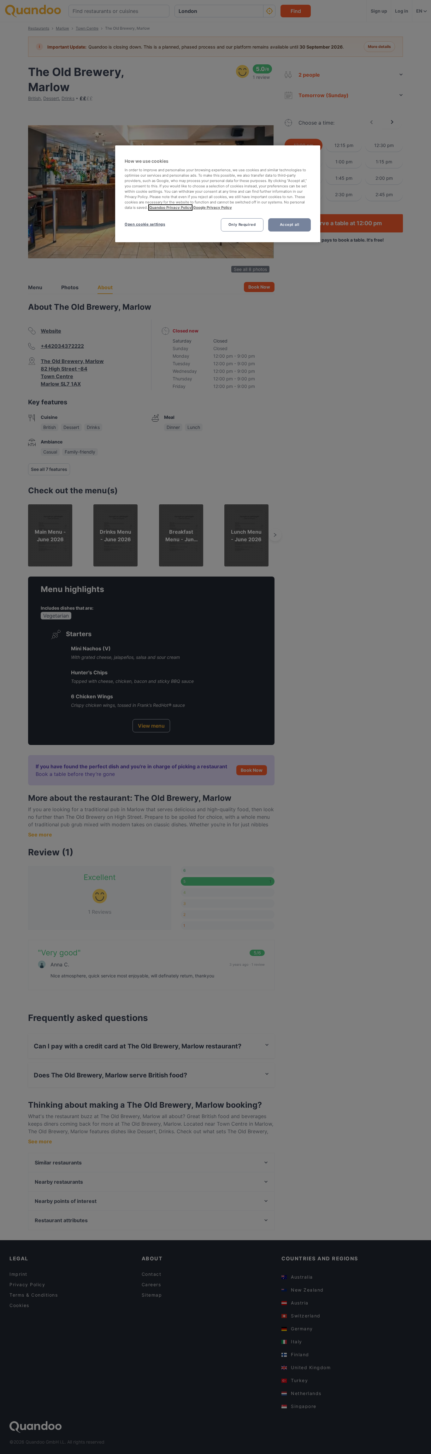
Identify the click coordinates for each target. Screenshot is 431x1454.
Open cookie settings (145, 224)
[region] (217, 193)
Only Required (242, 224)
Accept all (289, 224)
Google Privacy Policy (212, 207)
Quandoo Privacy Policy (170, 207)
